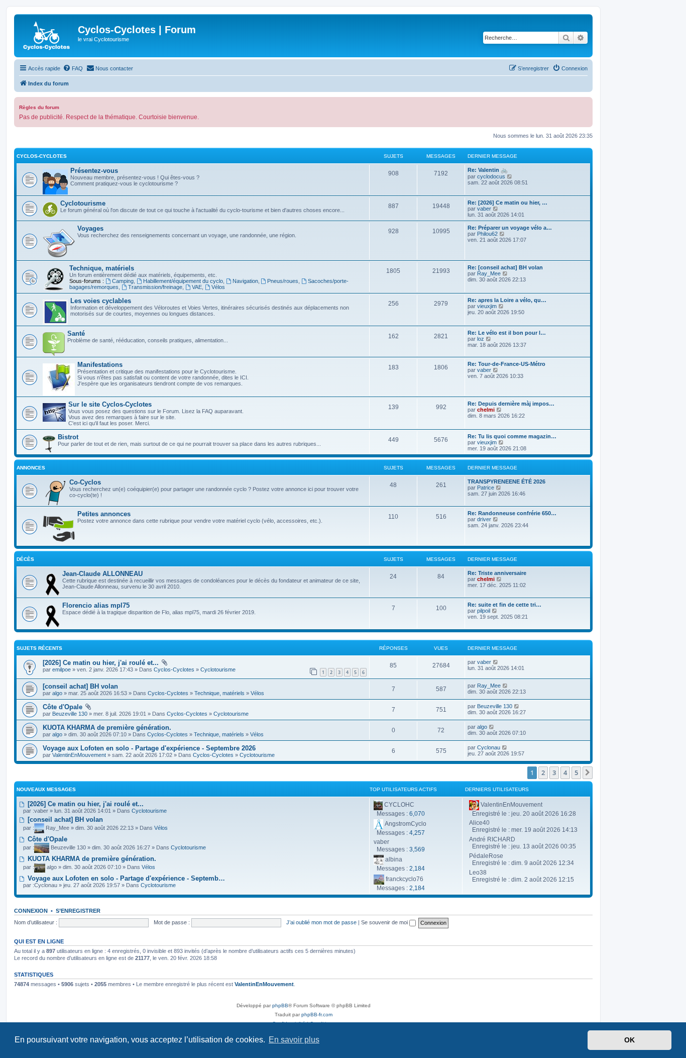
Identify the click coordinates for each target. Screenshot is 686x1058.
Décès (25, 559)
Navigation (245, 281)
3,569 (417, 849)
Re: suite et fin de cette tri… (504, 605)
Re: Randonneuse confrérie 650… (512, 513)
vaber (484, 209)
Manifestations (100, 364)
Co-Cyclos (85, 482)
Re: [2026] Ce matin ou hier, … (507, 203)
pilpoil (483, 611)
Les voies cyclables (100, 301)
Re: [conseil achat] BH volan (505, 267)
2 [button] (543, 772)
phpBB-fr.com (316, 1014)
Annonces (31, 467)
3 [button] (554, 772)
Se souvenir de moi (385, 922)
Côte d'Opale (62, 707)
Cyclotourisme (82, 203)
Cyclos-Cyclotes (42, 156)
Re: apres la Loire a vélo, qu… (507, 300)
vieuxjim (487, 306)
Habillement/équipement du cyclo (183, 281)
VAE (197, 287)
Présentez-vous (94, 170)
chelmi (486, 410)
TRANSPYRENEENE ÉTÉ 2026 (506, 481)
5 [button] (576, 772)
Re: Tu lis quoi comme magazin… (512, 436)
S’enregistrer (78, 911)
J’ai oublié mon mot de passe (321, 922)
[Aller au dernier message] (496, 662)
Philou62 (487, 234)
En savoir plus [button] (294, 1039)
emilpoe (61, 669)
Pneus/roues (282, 281)
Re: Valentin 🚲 (488, 170)
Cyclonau (488, 747)
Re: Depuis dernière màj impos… (511, 404)
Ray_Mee (489, 273)
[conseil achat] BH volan (80, 686)
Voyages (90, 228)
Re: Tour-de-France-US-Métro (506, 364)
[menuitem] (73, 68)
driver (484, 519)
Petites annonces (104, 514)
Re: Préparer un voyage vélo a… (510, 228)
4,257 (417, 832)
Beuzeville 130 (69, 714)
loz (480, 339)
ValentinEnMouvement (79, 755)
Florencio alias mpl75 (96, 605)
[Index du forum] (47, 36)
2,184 (417, 868)
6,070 (417, 813)
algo (57, 693)
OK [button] (629, 1040)
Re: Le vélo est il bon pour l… (507, 333)
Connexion (31, 911)
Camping (123, 281)
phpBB (280, 1005)
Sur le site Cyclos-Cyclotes (110, 404)
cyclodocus (491, 176)
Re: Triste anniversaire (497, 573)
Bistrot (68, 437)
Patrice (485, 488)
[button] (588, 772)
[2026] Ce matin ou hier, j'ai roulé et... (101, 662)
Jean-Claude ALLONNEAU (102, 574)
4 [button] (565, 772)
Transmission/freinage (155, 287)
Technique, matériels (101, 268)
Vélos (218, 287)
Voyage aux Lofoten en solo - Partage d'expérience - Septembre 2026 (149, 748)
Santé (76, 333)
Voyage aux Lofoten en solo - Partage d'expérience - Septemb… (125, 878)
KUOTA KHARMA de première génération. (107, 727)
